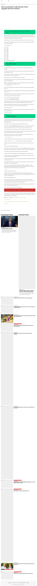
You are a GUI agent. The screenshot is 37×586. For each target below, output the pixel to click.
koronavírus (14, 197)
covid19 (8, 197)
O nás (17, 582)
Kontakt (14, 582)
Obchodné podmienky (22, 582)
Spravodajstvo (3, 4)
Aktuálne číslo (10, 582)
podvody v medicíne (23, 197)
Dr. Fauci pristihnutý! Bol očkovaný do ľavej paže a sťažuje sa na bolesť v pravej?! (16, 201)
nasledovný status (12, 32)
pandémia (18, 197)
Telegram (27, 582)
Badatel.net (9, 199)
